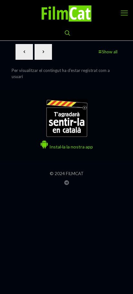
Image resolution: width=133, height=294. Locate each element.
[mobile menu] (124, 12)
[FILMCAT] (66, 12)
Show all (110, 51)
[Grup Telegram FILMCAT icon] (66, 182)
